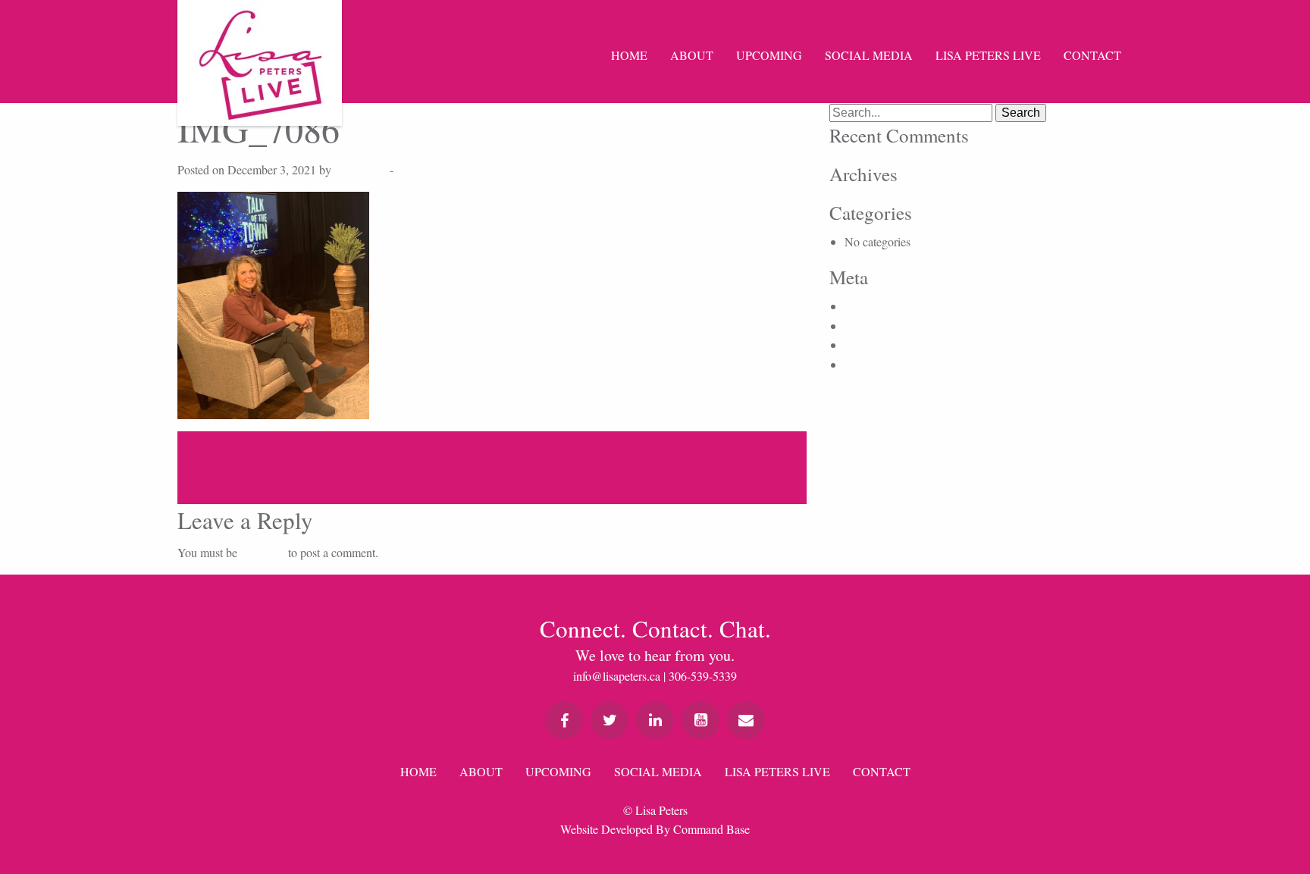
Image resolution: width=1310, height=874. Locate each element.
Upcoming (769, 55)
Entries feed (873, 326)
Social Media (869, 55)
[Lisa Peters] (259, 63)
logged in (262, 552)
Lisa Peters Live (988, 55)
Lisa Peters (360, 169)
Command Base (711, 829)
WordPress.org (880, 364)
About (691, 55)
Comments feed (882, 344)
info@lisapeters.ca (616, 676)
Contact (1092, 55)
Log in (860, 306)
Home (629, 55)
